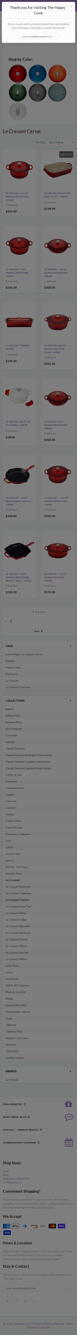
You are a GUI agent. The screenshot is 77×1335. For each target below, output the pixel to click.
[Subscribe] (53, 36)
